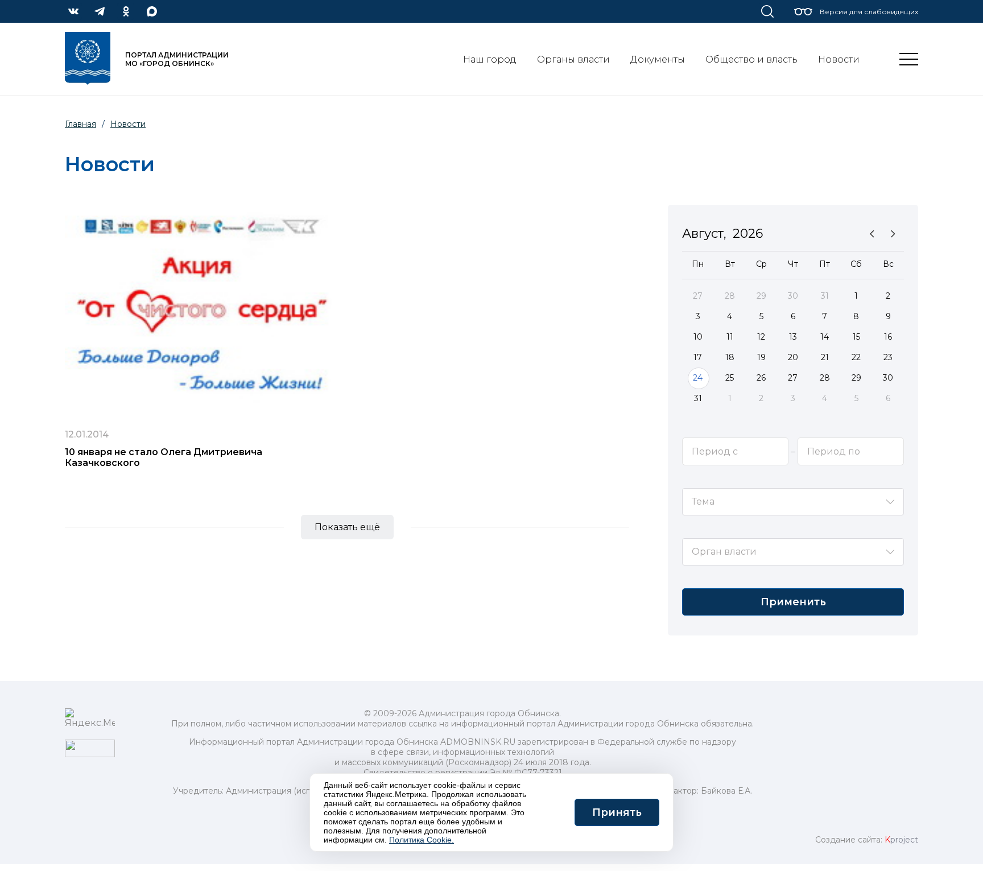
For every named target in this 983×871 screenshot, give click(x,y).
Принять (617, 812)
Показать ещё (347, 527)
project (901, 840)
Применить (793, 602)
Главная (80, 124)
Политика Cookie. (421, 839)
